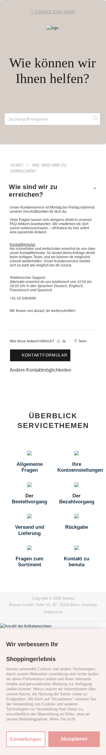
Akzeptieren (74, 738)
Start (17, 165)
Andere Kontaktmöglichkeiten (40, 369)
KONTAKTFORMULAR (44, 355)
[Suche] (95, 119)
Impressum (53, 612)
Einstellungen (25, 739)
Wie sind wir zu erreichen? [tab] (33, 190)
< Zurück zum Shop (53, 11)
